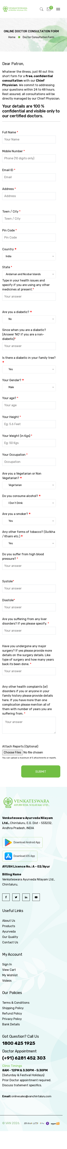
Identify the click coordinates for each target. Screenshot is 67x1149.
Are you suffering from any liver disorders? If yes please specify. (25, 621)
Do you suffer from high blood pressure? (23, 556)
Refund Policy (12, 1013)
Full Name (10, 132)
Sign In (7, 964)
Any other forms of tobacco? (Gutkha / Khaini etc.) (28, 534)
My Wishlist (10, 975)
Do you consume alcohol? (21, 496)
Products (8, 926)
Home (11, 37)
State (7, 267)
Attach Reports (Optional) (20, 746)
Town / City (11, 211)
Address (9, 189)
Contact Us (10, 942)
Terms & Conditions (15, 1002)
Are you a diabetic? (17, 312)
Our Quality (10, 937)
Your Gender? (13, 380)
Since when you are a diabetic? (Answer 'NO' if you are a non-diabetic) (24, 334)
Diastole (8, 600)
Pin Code (9, 230)
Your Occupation (15, 454)
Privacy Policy (12, 1019)
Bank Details (11, 1024)
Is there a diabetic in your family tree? (29, 360)
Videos (7, 980)
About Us (8, 920)
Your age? (10, 398)
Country (9, 249)
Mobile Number (13, 151)
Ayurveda (9, 931)
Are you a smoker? (16, 514)
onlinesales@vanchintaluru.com (31, 1096)
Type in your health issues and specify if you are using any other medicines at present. (26, 285)
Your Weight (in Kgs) (17, 436)
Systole (8, 581)
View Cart (9, 970)
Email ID (8, 170)
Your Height (11, 417)
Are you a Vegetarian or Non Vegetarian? (21, 476)
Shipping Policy (13, 1008)
